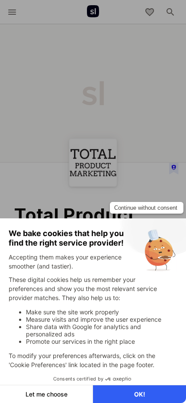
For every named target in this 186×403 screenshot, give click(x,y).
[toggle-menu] (12, 12)
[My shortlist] (149, 12)
